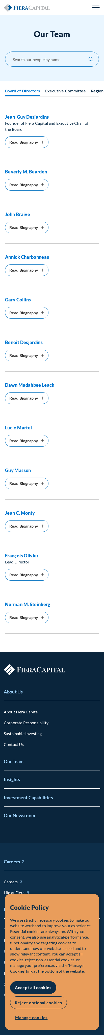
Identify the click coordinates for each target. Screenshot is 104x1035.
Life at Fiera (14, 892)
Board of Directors (22, 90)
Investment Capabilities (28, 797)
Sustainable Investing (23, 733)
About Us (13, 691)
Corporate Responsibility (26, 722)
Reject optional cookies (38, 1002)
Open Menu (96, 7)
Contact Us (14, 744)
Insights (12, 779)
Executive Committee (65, 90)
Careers (12, 861)
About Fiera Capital (21, 711)
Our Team (13, 761)
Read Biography (23, 142)
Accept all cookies (33, 987)
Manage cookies (31, 1017)
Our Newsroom (19, 815)
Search (91, 59)
